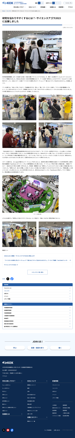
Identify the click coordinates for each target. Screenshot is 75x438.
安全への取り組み (31, 398)
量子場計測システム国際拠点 (11, 326)
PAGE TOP (71, 356)
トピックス (8, 11)
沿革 (28, 391)
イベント (6, 296)
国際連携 (65, 405)
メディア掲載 (7, 299)
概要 (28, 388)
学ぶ (14, 348)
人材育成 (54, 405)
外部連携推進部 (7, 313)
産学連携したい (6, 401)
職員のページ (30, 421)
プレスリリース (7, 288)
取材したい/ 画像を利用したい (9, 407)
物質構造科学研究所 (8, 321)
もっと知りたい (6, 388)
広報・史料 (29, 414)
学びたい (4, 391)
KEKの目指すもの (31, 394)
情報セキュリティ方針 (32, 410)
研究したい (4, 398)
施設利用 (54, 413)
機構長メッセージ (31, 385)
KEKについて (32, 7)
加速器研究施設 (7, 310)
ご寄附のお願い (66, 413)
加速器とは (53, 7)
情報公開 (29, 404)
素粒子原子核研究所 (8, 323)
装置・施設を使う (37, 348)
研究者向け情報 (66, 408)
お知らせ (6, 293)
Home (3, 11)
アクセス (70, 7)
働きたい (4, 404)
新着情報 (61, 7)
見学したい (4, 394)
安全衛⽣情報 (66, 415)
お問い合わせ (57, 430)
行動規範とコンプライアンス (34, 407)
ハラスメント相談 (56, 415)
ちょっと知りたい (6, 385)
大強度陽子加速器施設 (9, 315)
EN (42, 3)
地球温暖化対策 (30, 401)
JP (39, 3)
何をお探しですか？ (19, 7)
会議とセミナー (32, 417)
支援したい (4, 410)
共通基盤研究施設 (8, 307)
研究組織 (43, 7)
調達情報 (65, 410)
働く (60, 348)
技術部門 (6, 318)
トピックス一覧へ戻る (37, 272)
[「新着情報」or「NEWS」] (70, 3)
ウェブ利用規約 (47, 430)
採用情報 (54, 410)
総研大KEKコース (56, 408)
